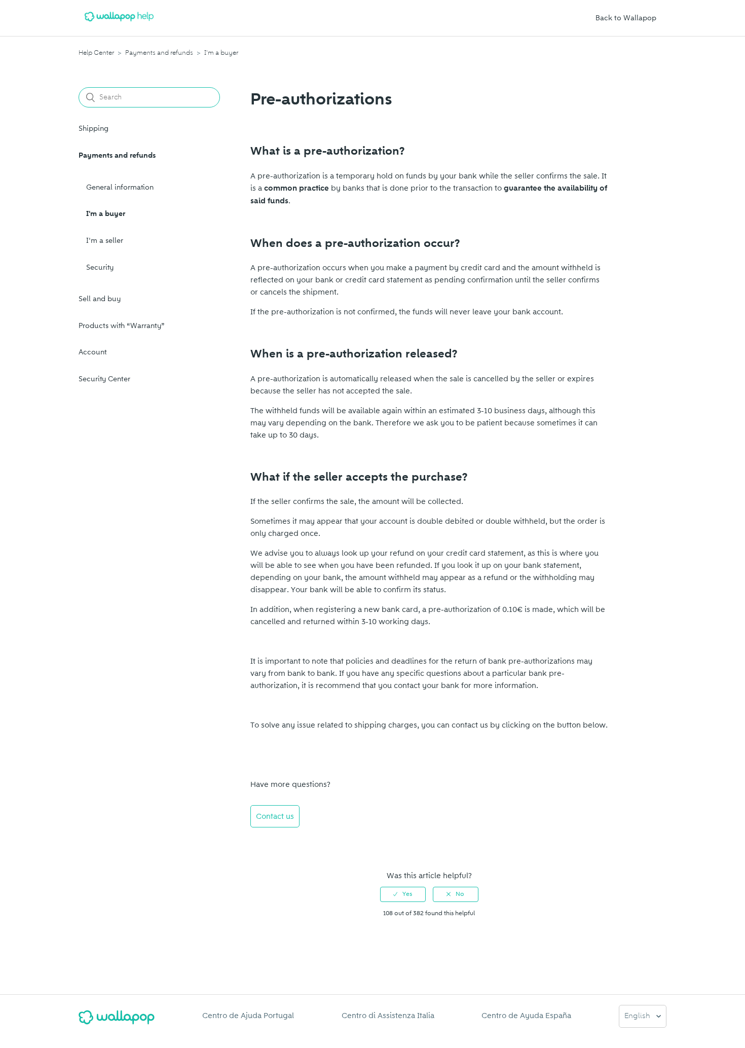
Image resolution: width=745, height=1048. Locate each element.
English (638, 1016)
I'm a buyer (221, 52)
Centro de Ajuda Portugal (248, 1015)
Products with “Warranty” (122, 325)
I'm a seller (104, 240)
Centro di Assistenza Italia (388, 1015)
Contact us (275, 816)
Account (93, 352)
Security (100, 267)
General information (120, 187)
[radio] (403, 894)
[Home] (119, 23)
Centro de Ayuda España (526, 1015)
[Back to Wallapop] (117, 1021)
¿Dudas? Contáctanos (294, 843)
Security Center (104, 379)
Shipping (93, 128)
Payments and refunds (159, 52)
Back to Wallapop (625, 18)
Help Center (96, 52)
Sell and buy (100, 299)
